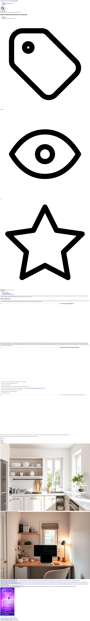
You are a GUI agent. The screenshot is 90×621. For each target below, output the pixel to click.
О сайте (3, 2)
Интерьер (3, 17)
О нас (1, 618)
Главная (3, 16)
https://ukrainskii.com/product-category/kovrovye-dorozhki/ (35, 388)
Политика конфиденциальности (7, 3)
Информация (16, 618)
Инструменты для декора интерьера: (8, 294)
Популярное (4, 4)
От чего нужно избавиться (6, 293)
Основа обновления (5, 292)
